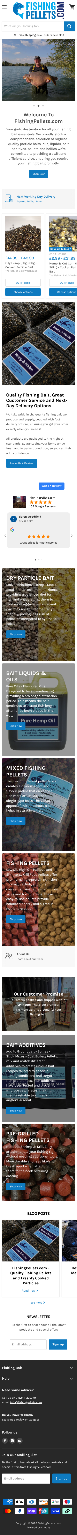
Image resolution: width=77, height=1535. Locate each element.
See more (36, 1302)
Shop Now (38, 173)
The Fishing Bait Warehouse (21, 270)
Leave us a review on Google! (20, 1419)
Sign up (58, 1344)
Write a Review (51, 486)
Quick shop (23, 282)
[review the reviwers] (12, 530)
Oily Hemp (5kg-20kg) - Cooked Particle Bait (21, 265)
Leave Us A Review (21, 463)
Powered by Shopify (38, 1527)
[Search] (69, 26)
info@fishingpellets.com (26, 1402)
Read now (29, 1290)
